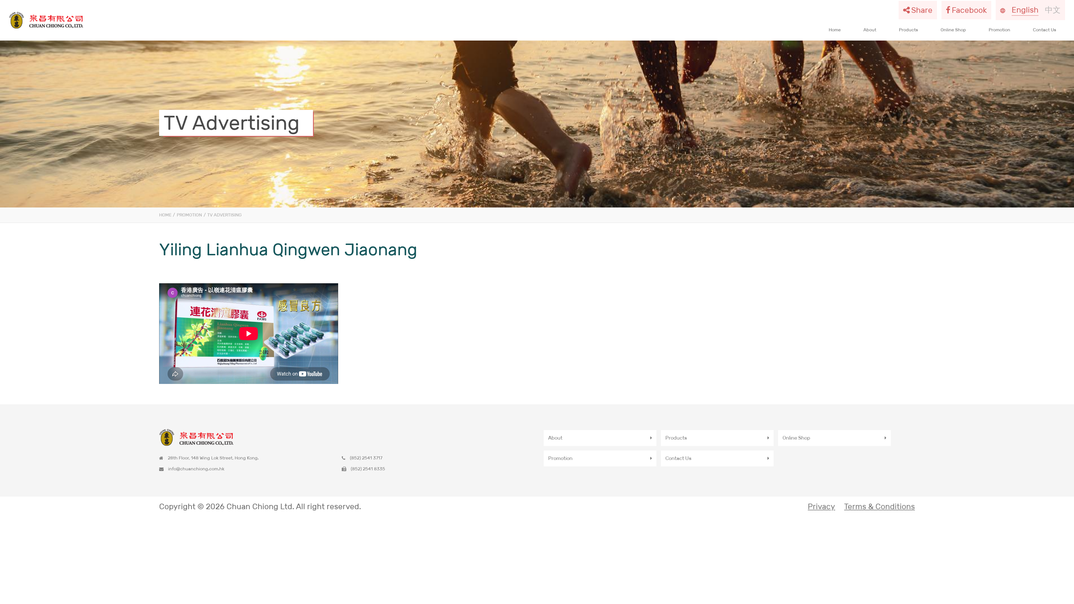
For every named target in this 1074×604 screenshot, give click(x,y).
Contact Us (1044, 29)
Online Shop (953, 29)
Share (921, 10)
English (1025, 10)
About (869, 29)
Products (908, 29)
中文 (1053, 10)
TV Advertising (224, 215)
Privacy (821, 506)
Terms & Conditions (879, 506)
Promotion (999, 29)
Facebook (969, 10)
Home (835, 29)
